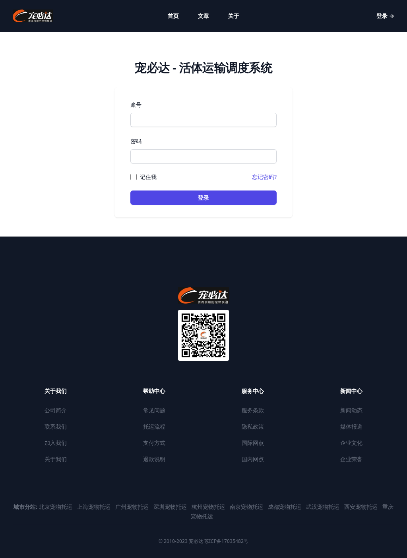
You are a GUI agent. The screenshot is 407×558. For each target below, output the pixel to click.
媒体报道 (351, 426)
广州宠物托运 (132, 506)
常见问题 (154, 410)
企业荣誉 (351, 459)
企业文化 (351, 442)
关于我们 (56, 459)
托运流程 (154, 426)
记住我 (148, 177)
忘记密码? (264, 177)
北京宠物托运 (56, 506)
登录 (385, 15)
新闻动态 (351, 410)
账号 (135, 104)
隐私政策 (253, 426)
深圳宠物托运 (170, 506)
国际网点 (253, 442)
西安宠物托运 (361, 506)
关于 (233, 15)
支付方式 (154, 442)
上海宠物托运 (94, 506)
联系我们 (56, 426)
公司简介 (56, 410)
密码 (135, 141)
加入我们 (56, 442)
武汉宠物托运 (323, 506)
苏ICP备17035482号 (225, 541)
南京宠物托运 (247, 506)
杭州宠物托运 (209, 506)
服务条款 (253, 410)
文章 (203, 15)
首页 (173, 15)
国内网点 (253, 459)
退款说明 (154, 459)
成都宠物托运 (285, 506)
